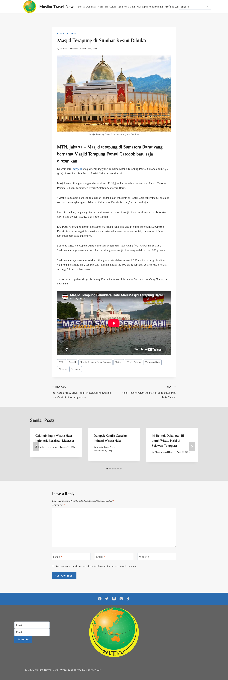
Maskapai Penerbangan (150, 6)
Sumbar (63, 369)
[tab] (107, 468)
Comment (59, 505)
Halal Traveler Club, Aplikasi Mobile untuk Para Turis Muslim (149, 392)
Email (100, 556)
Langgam (76, 168)
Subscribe (23, 639)
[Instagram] (114, 598)
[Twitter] (106, 598)
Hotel (100, 6)
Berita (81, 6)
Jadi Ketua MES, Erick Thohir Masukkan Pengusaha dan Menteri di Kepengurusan (81, 392)
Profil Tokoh (172, 6)
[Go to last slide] (36, 446)
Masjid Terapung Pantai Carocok (95, 362)
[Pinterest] (121, 598)
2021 (61, 362)
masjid (72, 362)
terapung (75, 369)
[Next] (192, 446)
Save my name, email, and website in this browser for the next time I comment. (96, 566)
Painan (118, 362)
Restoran (110, 6)
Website (144, 556)
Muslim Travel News (69, 48)
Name (57, 556)
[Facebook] (99, 598)
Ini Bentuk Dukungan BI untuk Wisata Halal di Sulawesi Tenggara (168, 440)
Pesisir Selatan (134, 362)
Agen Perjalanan (126, 6)
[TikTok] (128, 598)
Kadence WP (93, 669)
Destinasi (91, 6)
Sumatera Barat (152, 362)
